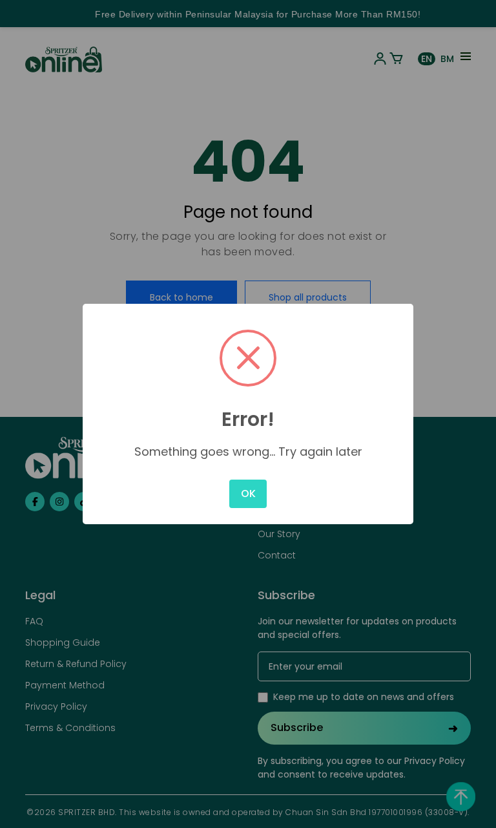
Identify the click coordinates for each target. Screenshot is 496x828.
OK (248, 493)
